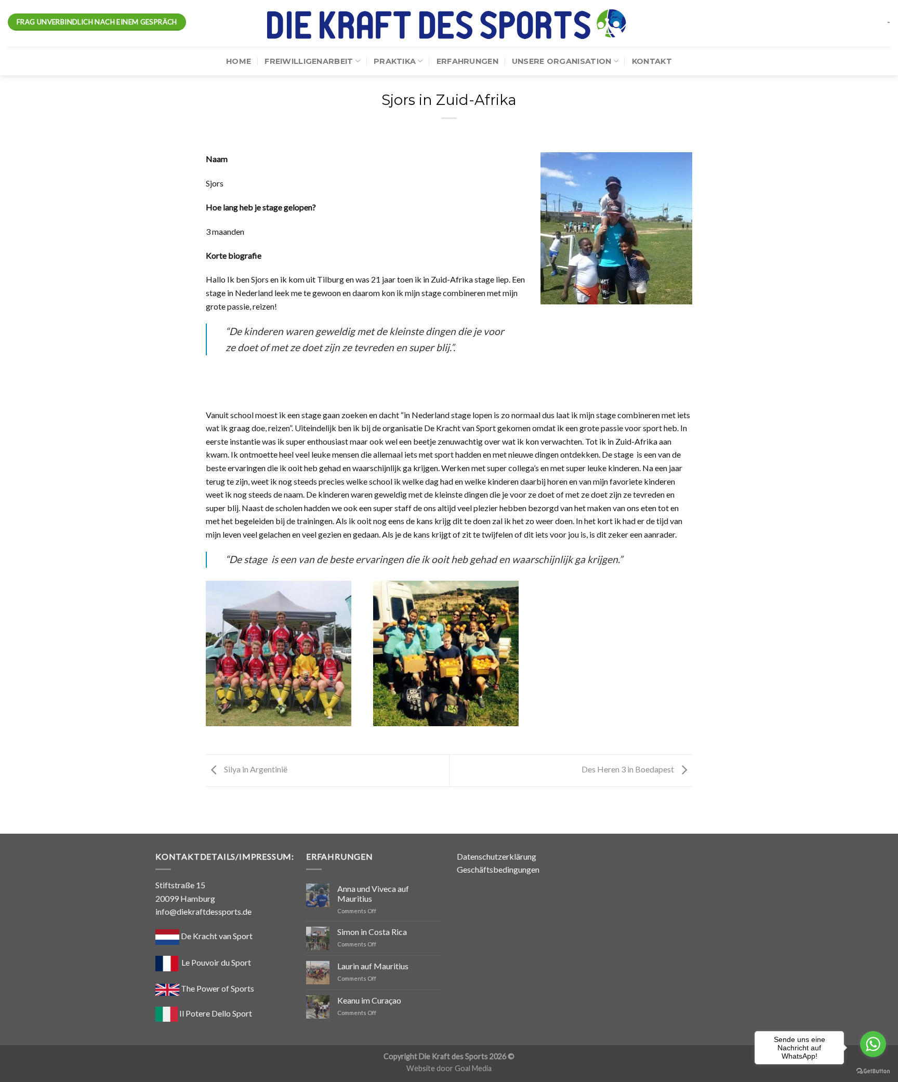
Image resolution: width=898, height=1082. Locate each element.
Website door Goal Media (449, 1068)
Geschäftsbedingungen (498, 869)
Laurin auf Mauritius (372, 966)
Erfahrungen (467, 61)
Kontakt (652, 61)
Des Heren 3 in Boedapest (629, 769)
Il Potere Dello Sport (215, 1013)
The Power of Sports (216, 988)
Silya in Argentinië (254, 769)
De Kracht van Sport (216, 936)
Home (238, 61)
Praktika (395, 61)
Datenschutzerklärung (496, 856)
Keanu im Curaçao (369, 1000)
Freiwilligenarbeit (309, 61)
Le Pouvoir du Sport (216, 962)
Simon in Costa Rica (372, 932)
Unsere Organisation (561, 61)
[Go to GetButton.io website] (873, 1071)
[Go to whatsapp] (873, 1044)
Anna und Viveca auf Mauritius (373, 893)
